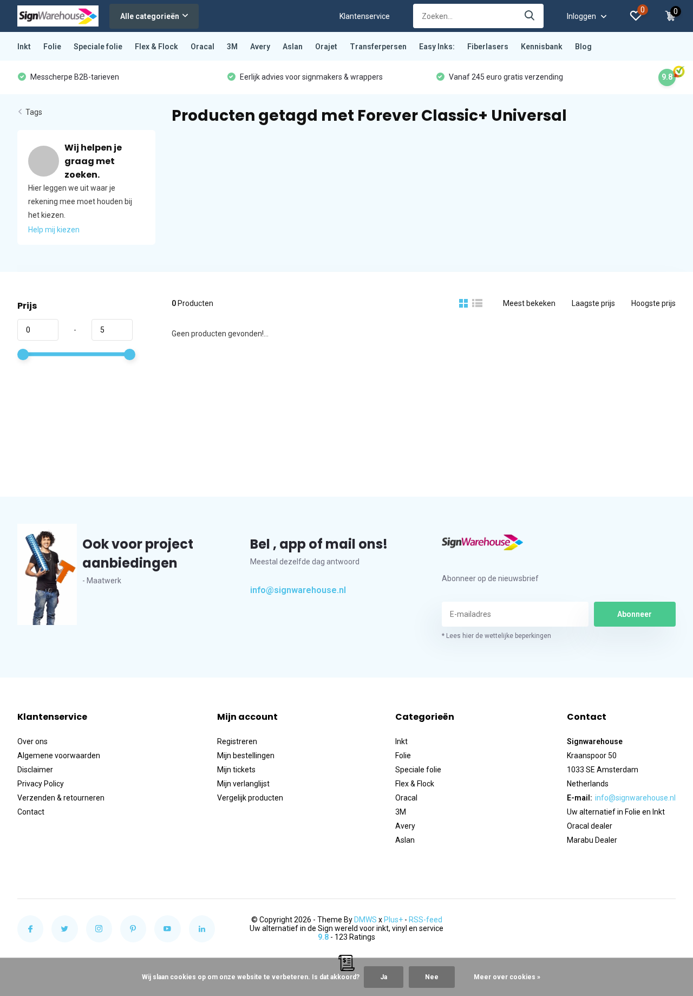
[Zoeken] (530, 16)
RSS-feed (425, 919)
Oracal (202, 46)
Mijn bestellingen (245, 755)
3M (232, 46)
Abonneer (634, 614)
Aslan (293, 46)
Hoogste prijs (653, 303)
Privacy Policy (40, 783)
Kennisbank (542, 46)
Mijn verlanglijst (243, 783)
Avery (260, 46)
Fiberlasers (487, 46)
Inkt (24, 46)
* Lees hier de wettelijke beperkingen (496, 636)
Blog (583, 46)
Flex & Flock (156, 46)
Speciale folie (98, 46)
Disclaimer (35, 769)
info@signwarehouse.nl (298, 590)
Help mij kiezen (54, 229)
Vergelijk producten (250, 797)
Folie (52, 46)
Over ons (32, 741)
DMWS (365, 919)
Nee (432, 977)
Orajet (326, 46)
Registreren (237, 741)
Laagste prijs (593, 303)
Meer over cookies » (507, 977)
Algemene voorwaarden (58, 755)
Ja (383, 977)
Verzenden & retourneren (60, 797)
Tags (33, 112)
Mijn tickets (236, 769)
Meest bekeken (529, 303)
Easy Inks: (437, 46)
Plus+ (393, 919)
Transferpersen (378, 46)
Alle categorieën (149, 16)
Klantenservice (364, 16)
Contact (30, 812)
